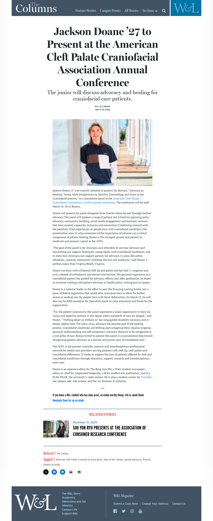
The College (62, 453)
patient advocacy (132, 459)
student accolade (51, 464)
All (131, 11)
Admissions (74, 501)
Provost (146, 459)
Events (110, 11)
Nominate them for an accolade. (69, 400)
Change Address (155, 503)
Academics (68, 497)
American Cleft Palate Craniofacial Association (79, 459)
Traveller (146, 377)
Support (70, 513)
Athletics (67, 505)
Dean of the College (113, 459)
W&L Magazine (123, 496)
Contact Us (179, 503)
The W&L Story (71, 493)
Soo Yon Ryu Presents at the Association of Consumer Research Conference (109, 430)
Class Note (125, 503)
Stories (85, 11)
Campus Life (69, 509)
